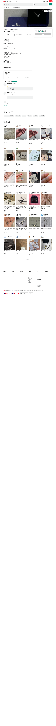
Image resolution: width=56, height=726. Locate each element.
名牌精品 (13, 276)
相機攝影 (46, 272)
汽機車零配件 (30, 278)
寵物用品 (21, 276)
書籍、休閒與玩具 (47, 276)
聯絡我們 (16, 290)
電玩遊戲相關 (39, 284)
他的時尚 (13, 272)
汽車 (29, 277)
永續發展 (21, 290)
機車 (29, 280)
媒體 (19, 290)
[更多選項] (4, 144)
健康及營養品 (39, 280)
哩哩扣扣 (29, 272)
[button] (19, 74)
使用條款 (35, 290)
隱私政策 (39, 290)
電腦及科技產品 (39, 272)
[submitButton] (50, 4)
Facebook (5, 272)
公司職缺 (25, 290)
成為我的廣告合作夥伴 (30, 290)
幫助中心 (13, 290)
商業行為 (42, 290)
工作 (29, 281)
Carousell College (6, 276)
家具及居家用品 (22, 272)
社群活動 (29, 276)
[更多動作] (50, 11)
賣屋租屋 (29, 279)
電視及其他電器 (39, 285)
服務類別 (29, 282)
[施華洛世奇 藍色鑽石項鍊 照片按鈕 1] (28, 18)
